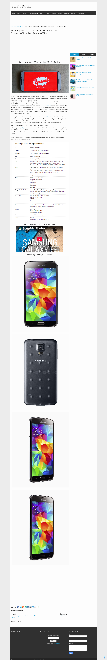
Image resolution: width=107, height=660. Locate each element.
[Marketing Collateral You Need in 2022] (72, 91)
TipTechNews (56, 643)
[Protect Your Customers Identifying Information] (72, 61)
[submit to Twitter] (21, 607)
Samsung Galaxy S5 (45, 105)
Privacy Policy (92, 1)
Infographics (81, 13)
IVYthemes (46, 659)
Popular (74, 54)
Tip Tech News (20, 5)
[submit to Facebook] (18, 607)
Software (73, 13)
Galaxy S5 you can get (23, 128)
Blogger (37, 659)
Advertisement (84, 1)
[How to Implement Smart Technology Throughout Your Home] (72, 83)
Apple (18, 13)
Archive (92, 54)
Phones (47, 13)
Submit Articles (75, 1)
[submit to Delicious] (31, 607)
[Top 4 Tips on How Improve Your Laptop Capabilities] (72, 69)
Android (54, 13)
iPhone (41, 13)
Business (25, 13)
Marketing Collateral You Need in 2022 (85, 87)
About (69, 1)
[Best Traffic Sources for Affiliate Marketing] (72, 76)
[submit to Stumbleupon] (26, 607)
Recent (83, 54)
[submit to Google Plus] (23, 607)
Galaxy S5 (48, 117)
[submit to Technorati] (38, 607)
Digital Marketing (34, 13)
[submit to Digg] (28, 607)
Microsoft (66, 13)
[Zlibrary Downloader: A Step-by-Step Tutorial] (72, 98)
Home (13, 13)
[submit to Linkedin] (33, 607)
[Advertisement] (53, 21)
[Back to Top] (104, 657)
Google (60, 13)
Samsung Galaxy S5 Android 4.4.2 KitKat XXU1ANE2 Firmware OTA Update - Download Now (35, 31)
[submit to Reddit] (35, 607)
